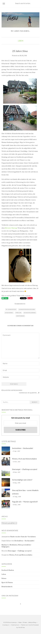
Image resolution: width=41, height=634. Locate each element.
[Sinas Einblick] (20, 19)
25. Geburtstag (11, 309)
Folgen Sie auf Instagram (22, 608)
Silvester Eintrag (11, 228)
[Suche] (38, 3)
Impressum (5, 625)
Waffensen (20, 316)
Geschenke (9, 312)
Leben (20, 41)
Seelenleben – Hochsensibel (22, 448)
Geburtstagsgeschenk (27, 309)
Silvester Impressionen (12, 390)
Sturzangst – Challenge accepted (24, 469)
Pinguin (18, 312)
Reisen (4, 578)
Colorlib (30, 625)
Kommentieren (20, 304)
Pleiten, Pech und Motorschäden (24, 459)
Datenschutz (15, 625)
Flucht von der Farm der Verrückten (23, 537)
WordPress (21, 627)
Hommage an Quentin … (28, 393)
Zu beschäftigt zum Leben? (22, 480)
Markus (4, 545)
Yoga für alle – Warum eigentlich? (25, 502)
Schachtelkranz (30, 312)
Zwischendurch (7, 587)
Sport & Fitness (7, 582)
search (34, 402)
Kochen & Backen (8, 570)
